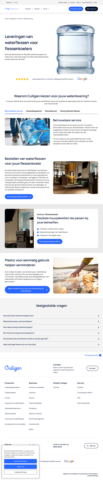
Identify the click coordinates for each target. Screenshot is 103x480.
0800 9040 (57, 447)
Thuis (15, 2)
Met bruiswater (10, 413)
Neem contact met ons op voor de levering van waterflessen (26, 289)
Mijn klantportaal (86, 2)
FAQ (78, 398)
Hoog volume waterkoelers (14, 403)
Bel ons (93, 446)
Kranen (7, 398)
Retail (31, 429)
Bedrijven (9, 2)
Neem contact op (91, 9)
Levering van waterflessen (14, 419)
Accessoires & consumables (15, 424)
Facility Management (36, 419)
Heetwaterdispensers (13, 408)
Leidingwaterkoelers (12, 387)
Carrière (72, 2)
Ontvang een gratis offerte (17, 197)
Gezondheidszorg (35, 403)
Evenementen (34, 424)
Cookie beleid (92, 474)
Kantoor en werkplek (36, 387)
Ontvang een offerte (76, 9)
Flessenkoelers (10, 392)
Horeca (31, 398)
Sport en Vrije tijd (35, 413)
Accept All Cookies (20, 461)
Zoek (95, 2)
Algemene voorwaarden (70, 474)
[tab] (14, 111)
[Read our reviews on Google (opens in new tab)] (82, 79)
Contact (92, 368)
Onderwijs (32, 408)
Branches (37, 9)
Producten (28, 9)
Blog (78, 2)
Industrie (32, 392)
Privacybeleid (83, 474)
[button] (93, 355)
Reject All (20, 467)
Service (45, 9)
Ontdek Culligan (62, 2)
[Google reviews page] (69, 461)
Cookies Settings (20, 472)
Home (7, 19)
